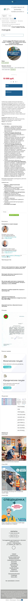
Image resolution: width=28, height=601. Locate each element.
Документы (21, 419)
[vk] (13, 547)
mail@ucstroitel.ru (17, 11)
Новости (5, 433)
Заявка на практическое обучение (10, 461)
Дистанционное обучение (22, 425)
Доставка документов (22, 422)
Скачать (7, 367)
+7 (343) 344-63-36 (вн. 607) (10, 251)
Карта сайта (14, 576)
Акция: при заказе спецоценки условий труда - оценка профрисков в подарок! (13, 523)
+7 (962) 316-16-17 (8, 252)
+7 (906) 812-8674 (8, 238)
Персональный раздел (14, 573)
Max (9, 256)
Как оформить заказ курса (22, 427)
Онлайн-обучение (14, 568)
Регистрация (5, 18)
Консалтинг (14, 561)
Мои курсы (12, 18)
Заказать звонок (4, 16)
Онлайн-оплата (14, 571)
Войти (7, 600)
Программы (21, 406)
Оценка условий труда (14, 557)
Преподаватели (22, 412)
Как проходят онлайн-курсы (22, 430)
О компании (14, 575)
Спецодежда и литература (14, 560)
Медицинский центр (14, 558)
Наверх (14, 598)
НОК (19, 409)
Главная (14, 553)
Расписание (21, 414)
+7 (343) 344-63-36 (17, 7)
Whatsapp (17, 255)
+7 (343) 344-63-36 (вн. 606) (10, 237)
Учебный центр (14, 555)
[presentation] (0, 326)
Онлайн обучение (22, 417)
